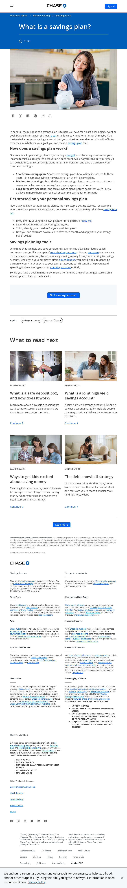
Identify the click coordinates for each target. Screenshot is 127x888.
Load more (61, 524)
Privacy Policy (36, 882)
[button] (122, 878)
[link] (11, 822)
